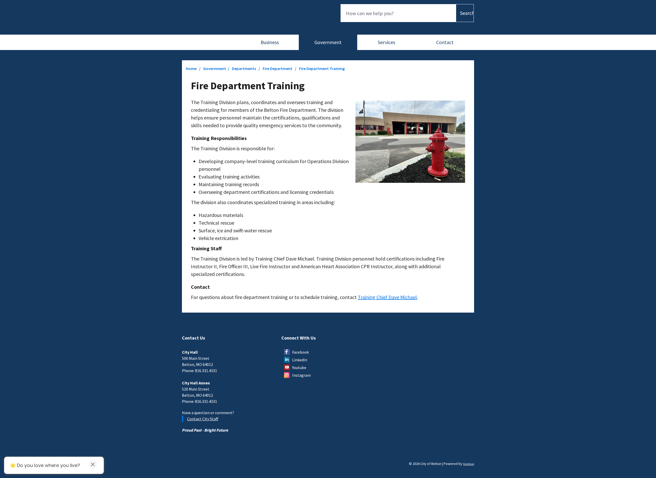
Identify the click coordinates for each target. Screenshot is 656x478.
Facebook (300, 352)
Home (191, 68)
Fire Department (278, 68)
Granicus (468, 464)
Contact (445, 42)
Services (386, 42)
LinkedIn (299, 359)
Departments (244, 68)
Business (270, 42)
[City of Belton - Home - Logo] (203, 19)
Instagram (301, 375)
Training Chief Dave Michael (387, 297)
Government (328, 42)
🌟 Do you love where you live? (45, 465)
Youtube (299, 367)
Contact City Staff (202, 418)
